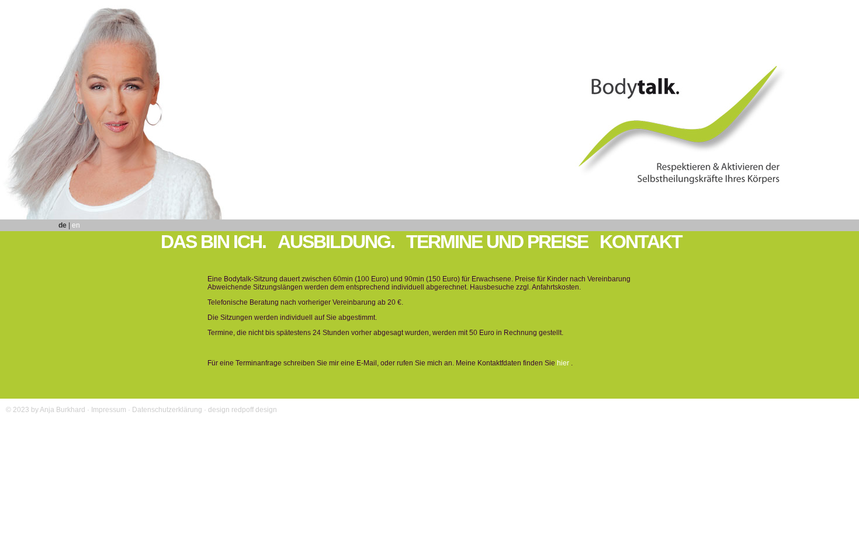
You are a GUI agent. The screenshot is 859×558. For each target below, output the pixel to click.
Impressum (108, 410)
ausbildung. (336, 241)
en (76, 225)
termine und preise (497, 241)
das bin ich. (213, 241)
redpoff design (254, 410)
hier (563, 363)
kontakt (641, 241)
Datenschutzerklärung (167, 410)
